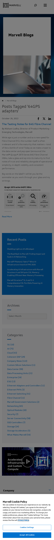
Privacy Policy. (23, 520)
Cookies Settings (27, 527)
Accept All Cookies (27, 535)
